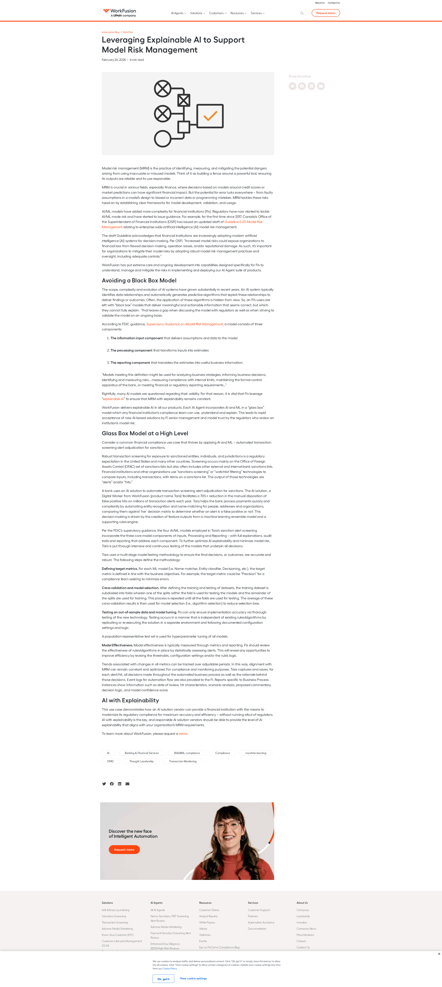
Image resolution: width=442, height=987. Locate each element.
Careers (301, 941)
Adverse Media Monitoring (117, 928)
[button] (292, 86)
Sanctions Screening (114, 916)
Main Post (128, 32)
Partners (253, 916)
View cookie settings (193, 978)
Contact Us (334, 2)
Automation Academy (261, 922)
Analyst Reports (208, 916)
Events (203, 941)
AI (108, 753)
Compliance (222, 753)
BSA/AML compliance (187, 753)
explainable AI (113, 399)
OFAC (110, 761)
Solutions (196, 13)
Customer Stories (209, 910)
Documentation (257, 928)
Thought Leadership (141, 761)
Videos (203, 928)
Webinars (205, 934)
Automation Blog (110, 32)
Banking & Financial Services (142, 753)
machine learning (255, 753)
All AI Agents (158, 910)
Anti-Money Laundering (115, 910)
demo (183, 733)
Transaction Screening (115, 922)
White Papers (207, 922)
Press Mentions (305, 934)
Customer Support (259, 910)
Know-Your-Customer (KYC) (118, 934)
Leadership (303, 916)
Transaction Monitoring (182, 761)
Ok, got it (163, 979)
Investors (302, 922)
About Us (320, 2)
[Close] (439, 954)
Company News (306, 928)
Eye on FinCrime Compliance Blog (219, 947)
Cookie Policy (169, 968)
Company (303, 910)
